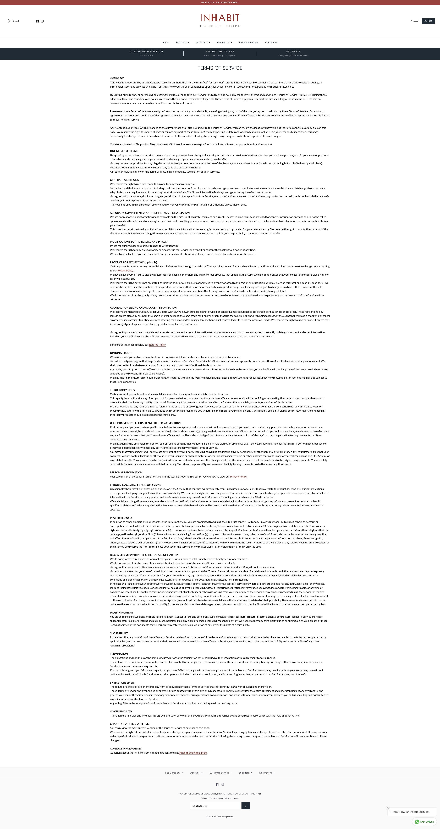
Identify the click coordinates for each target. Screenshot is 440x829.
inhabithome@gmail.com (193, 752)
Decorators (267, 772)
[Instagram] (42, 21)
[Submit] (245, 805)
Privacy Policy (238, 476)
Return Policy (125, 270)
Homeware (224, 42)
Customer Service (221, 772)
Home (166, 42)
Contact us (271, 42)
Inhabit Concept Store (223, 816)
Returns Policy (157, 344)
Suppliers (245, 772)
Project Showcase (248, 42)
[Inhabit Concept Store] (220, 10)
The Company (174, 772)
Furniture (182, 42)
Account (415, 21)
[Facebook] (37, 21)
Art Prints (203, 42)
